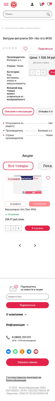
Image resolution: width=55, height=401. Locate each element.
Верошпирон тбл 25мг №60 (20, 209)
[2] (6, 48)
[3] (9, 48)
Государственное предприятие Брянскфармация (23, 379)
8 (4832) (17, 337)
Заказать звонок (27, 362)
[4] (13, 48)
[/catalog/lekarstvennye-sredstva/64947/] (27, 184)
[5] (16, 48)
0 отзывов (14, 178)
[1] (3, 48)
